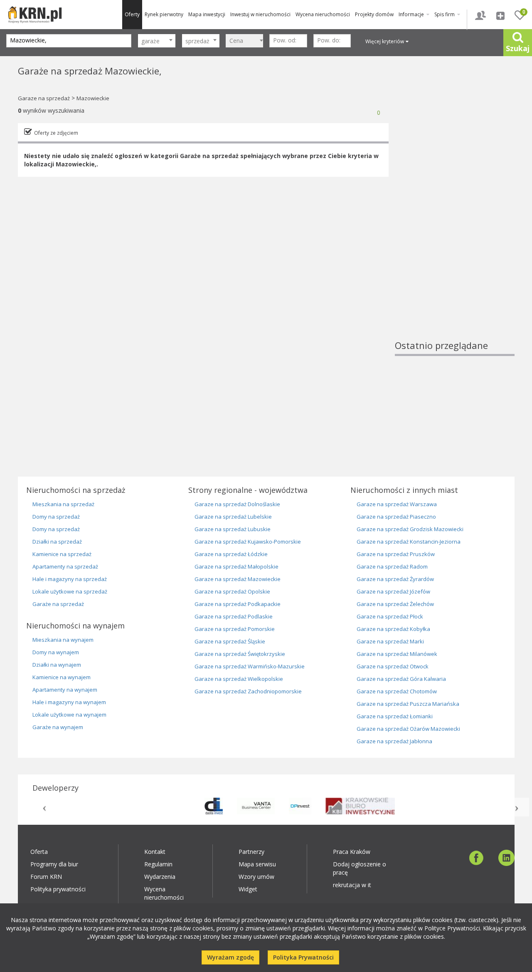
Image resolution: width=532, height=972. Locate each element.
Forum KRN (46, 876)
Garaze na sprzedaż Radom (392, 566)
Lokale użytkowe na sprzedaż (69, 591)
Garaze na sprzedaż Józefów (393, 591)
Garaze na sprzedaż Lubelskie (233, 516)
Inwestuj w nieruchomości (260, 14)
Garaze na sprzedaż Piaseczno (396, 516)
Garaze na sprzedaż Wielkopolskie (239, 679)
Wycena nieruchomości (323, 14)
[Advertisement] (455, 214)
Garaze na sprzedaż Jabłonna (394, 741)
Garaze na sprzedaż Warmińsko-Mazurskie (250, 666)
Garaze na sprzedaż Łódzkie (231, 554)
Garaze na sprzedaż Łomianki (395, 716)
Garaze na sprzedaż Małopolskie (236, 566)
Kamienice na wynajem (61, 677)
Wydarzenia (159, 876)
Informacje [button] (412, 14)
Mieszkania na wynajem (63, 639)
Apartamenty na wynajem (64, 689)
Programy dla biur (54, 864)
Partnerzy (251, 852)
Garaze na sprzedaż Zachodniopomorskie (248, 691)
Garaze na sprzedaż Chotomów (397, 691)
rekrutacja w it (352, 885)
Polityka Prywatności (303, 957)
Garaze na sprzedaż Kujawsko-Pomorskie (248, 541)
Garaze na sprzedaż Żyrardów (395, 579)
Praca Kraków (351, 852)
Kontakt (154, 852)
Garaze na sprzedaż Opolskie (232, 591)
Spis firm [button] (445, 14)
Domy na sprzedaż (56, 516)
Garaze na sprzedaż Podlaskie (234, 616)
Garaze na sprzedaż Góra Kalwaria (401, 679)
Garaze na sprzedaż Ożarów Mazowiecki (408, 728)
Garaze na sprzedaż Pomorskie (235, 629)
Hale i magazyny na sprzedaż (69, 579)
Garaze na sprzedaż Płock (390, 616)
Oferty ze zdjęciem (56, 132)
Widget (248, 889)
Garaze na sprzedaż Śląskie (230, 641)
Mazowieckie (92, 98)
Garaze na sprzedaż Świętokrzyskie (240, 654)
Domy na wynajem (55, 652)
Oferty (132, 14)
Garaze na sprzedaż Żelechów (395, 604)
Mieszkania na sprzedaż (63, 504)
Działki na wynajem (56, 664)
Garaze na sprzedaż (44, 98)
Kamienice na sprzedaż (61, 554)
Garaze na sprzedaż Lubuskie (233, 529)
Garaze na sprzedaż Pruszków (396, 554)
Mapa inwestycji (206, 14)
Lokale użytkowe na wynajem (69, 714)
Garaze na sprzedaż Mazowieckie (238, 579)
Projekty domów (374, 14)
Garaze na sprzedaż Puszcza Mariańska (408, 703)
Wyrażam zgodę (230, 957)
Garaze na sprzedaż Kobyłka (393, 629)
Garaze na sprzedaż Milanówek (397, 654)
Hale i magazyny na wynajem (69, 702)
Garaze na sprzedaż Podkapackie (238, 604)
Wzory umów (256, 876)
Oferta (39, 852)
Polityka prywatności (58, 889)
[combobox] (156, 40)
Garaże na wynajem (57, 727)
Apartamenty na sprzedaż (65, 566)
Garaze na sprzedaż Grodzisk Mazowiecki (410, 529)
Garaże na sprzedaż (58, 604)
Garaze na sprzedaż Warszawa (397, 504)
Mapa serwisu (257, 864)
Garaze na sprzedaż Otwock (393, 666)
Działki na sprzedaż (57, 541)
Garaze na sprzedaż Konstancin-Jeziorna (409, 541)
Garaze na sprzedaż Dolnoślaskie (237, 504)
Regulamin (158, 864)
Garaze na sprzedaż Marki (390, 641)
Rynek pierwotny (164, 14)
